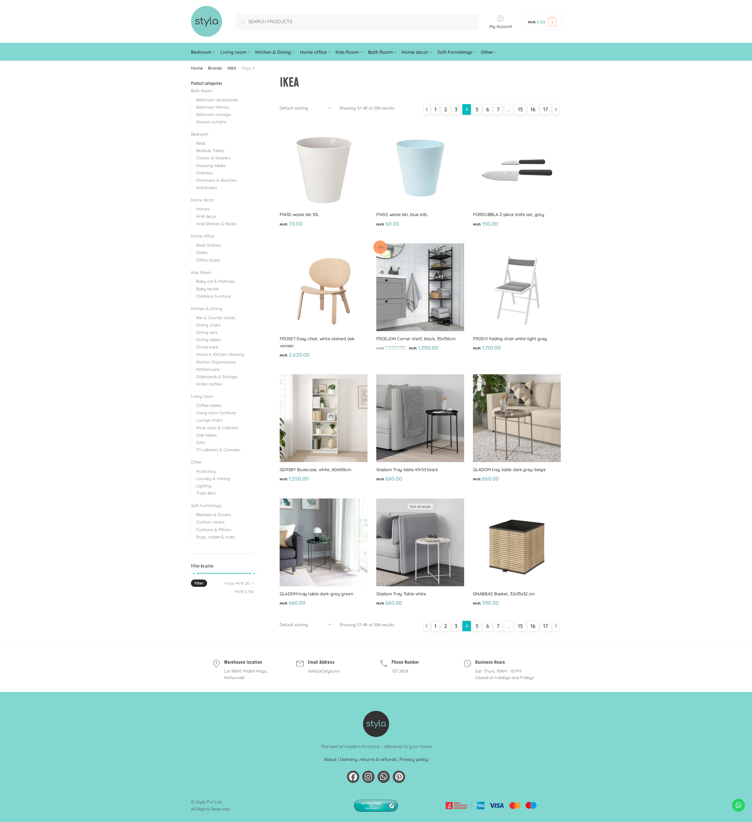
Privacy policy (414, 759)
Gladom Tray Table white (401, 594)
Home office (202, 236)
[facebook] (353, 777)
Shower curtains (211, 121)
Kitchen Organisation (216, 362)
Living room (202, 396)
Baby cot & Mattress (215, 281)
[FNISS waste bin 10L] (323, 163)
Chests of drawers (213, 158)
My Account (500, 26)
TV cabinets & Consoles (218, 449)
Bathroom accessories (217, 99)
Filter (199, 583)
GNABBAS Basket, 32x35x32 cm (504, 594)
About (330, 759)
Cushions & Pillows (213, 529)
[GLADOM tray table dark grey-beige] (517, 418)
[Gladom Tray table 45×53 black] (420, 418)
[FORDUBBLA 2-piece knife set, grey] (517, 163)
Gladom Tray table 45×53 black (407, 469)
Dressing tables (211, 165)
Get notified (420, 615)
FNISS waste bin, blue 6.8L (401, 214)
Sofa (200, 442)
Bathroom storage (213, 114)
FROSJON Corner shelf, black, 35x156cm (416, 338)
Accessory (206, 471)
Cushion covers (210, 522)
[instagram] (368, 777)
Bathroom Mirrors (212, 107)
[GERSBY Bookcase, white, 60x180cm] (323, 418)
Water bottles (209, 384)
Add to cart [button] (324, 236)
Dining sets (206, 332)
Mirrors (202, 209)
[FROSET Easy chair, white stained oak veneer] (323, 287)
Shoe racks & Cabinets (217, 427)
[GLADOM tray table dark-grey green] (323, 542)
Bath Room (201, 90)
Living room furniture (216, 412)
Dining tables (208, 339)
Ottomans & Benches (216, 180)
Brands (215, 68)
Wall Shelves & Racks (216, 223)
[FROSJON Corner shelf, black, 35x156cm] (420, 287)
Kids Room (201, 272)
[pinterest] (399, 777)
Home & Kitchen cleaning (220, 354)
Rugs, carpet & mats (215, 537)
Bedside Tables (210, 150)
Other (196, 462)
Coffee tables (208, 405)
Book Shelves (208, 245)
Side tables (206, 435)
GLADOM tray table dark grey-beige (509, 469)
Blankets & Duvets (213, 514)
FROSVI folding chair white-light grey (510, 338)
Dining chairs (208, 325)
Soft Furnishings (206, 505)
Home (197, 68)
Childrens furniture (213, 296)
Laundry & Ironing (213, 478)
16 (533, 109)
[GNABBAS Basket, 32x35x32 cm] (517, 542)
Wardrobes (206, 187)
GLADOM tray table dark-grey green (316, 594)
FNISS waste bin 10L (299, 214)
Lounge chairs (209, 420)
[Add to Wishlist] (360, 126)
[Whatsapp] (383, 777)
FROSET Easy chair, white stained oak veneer (317, 342)
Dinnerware (207, 347)
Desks (202, 252)
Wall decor (206, 216)
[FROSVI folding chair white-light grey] (517, 287)
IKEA (231, 68)
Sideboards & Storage (216, 376)
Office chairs (208, 260)
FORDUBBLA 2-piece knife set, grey (508, 214)
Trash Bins (206, 493)
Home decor (202, 200)
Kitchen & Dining (206, 308)
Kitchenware (208, 369)
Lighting (204, 486)
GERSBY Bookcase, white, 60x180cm (315, 469)
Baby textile (207, 289)
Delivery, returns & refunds (368, 759)
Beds (201, 143)
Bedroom (199, 134)
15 (520, 109)
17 (545, 109)
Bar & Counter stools (215, 317)
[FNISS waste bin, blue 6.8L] (420, 163)
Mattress (204, 173)
